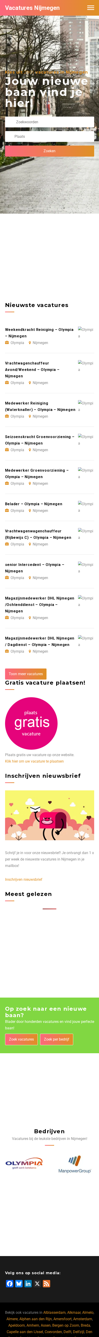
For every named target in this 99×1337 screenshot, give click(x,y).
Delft (67, 1332)
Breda (85, 1325)
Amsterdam (82, 1319)
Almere (12, 1319)
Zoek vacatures (21, 1039)
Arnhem (32, 1325)
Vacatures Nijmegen (32, 8)
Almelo (87, 1312)
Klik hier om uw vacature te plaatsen (34, 761)
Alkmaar (74, 1312)
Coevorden (53, 1332)
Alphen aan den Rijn (35, 1319)
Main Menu (90, 7)
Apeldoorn (16, 1325)
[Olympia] (74, 1164)
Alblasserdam (54, 1312)
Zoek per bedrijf (56, 1039)
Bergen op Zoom (65, 1325)
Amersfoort (62, 1319)
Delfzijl (78, 1332)
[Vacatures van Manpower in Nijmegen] (24, 1164)
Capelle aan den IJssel (25, 1332)
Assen (46, 1325)
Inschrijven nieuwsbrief (23, 879)
